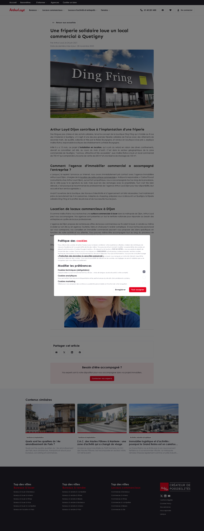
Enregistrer (120, 289)
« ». (81, 256)
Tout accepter (137, 289)
